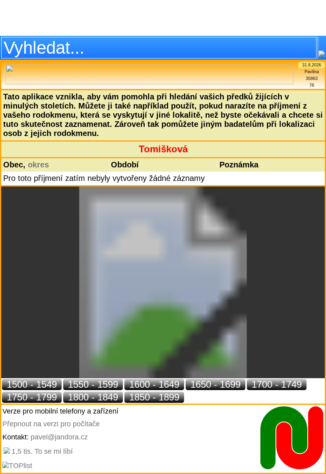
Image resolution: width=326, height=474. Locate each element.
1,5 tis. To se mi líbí (42, 451)
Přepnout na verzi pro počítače (51, 424)
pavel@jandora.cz (59, 437)
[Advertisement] (163, 18)
